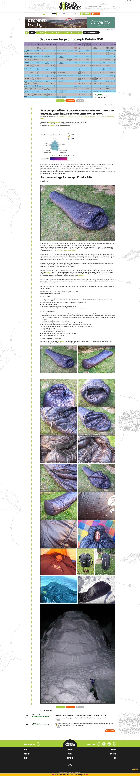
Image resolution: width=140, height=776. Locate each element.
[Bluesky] (108, 745)
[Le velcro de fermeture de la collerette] (58, 449)
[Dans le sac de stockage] (105, 561)
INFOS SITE (113, 754)
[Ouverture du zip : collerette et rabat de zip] (96, 421)
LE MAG (54, 14)
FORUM (70, 754)
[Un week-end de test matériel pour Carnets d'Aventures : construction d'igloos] (77, 653)
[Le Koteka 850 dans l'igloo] (58, 589)
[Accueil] (43, 14)
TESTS (74, 14)
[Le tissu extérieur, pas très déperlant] (96, 506)
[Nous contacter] (37, 745)
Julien (100, 94)
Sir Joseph (61, 341)
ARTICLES (26, 754)
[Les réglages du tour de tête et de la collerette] (96, 449)
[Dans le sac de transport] (85, 561)
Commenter (71, 100)
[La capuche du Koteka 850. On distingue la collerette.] (96, 393)
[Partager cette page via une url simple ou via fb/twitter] (58, 720)
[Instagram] (103, 745)
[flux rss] (113, 745)
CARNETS (70, 750)
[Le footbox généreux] (58, 506)
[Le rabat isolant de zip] (58, 478)
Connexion (96, 14)
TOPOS (64, 14)
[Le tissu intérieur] (58, 534)
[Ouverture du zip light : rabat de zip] (58, 421)
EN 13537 (48, 272)
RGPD (114, 758)
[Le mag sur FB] (98, 745)
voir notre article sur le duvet (66, 250)
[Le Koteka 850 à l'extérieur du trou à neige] (96, 589)
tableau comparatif (54, 122)
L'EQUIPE (113, 750)
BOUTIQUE (86, 14)
